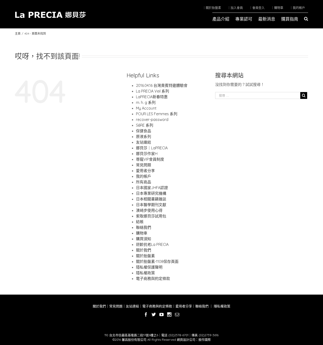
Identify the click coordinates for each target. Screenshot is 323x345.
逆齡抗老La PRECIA (152, 244)
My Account (146, 108)
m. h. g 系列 (146, 102)
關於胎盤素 (145, 255)
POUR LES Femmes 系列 (156, 113)
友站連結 (143, 142)
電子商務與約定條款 (153, 278)
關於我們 (143, 250)
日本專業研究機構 (151, 193)
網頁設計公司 (186, 339)
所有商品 (143, 182)
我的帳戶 (143, 176)
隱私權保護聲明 (149, 267)
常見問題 (143, 165)
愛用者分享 (145, 170)
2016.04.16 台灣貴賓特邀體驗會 (162, 85)
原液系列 (143, 136)
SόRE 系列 (144, 125)
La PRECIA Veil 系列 (152, 91)
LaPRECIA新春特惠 (152, 96)
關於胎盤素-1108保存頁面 (157, 261)
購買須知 (143, 238)
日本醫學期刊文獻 (151, 204)
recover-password (152, 119)
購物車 (141, 233)
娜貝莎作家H (146, 153)
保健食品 (143, 130)
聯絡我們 (143, 227)
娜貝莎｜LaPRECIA (152, 148)
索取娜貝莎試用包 (151, 216)
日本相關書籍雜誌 (151, 199)
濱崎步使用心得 (149, 210)
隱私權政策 (145, 272)
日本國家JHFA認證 (152, 187)
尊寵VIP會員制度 (150, 159)
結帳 (140, 221)
